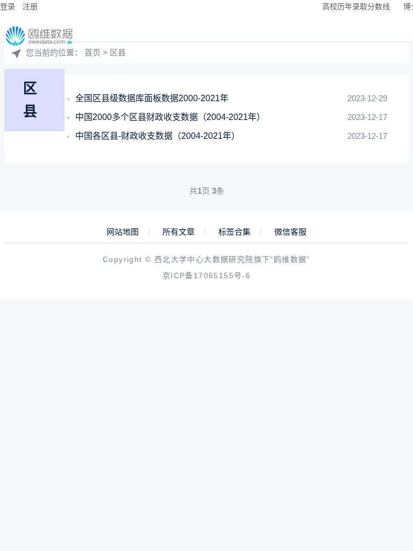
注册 (30, 6)
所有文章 (178, 232)
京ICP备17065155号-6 (206, 275)
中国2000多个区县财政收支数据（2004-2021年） (170, 117)
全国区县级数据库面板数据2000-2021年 (152, 98)
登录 (7, 6)
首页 (92, 52)
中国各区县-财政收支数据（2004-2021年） (157, 135)
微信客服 (290, 232)
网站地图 (122, 232)
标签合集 (234, 232)
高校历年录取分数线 (356, 6)
